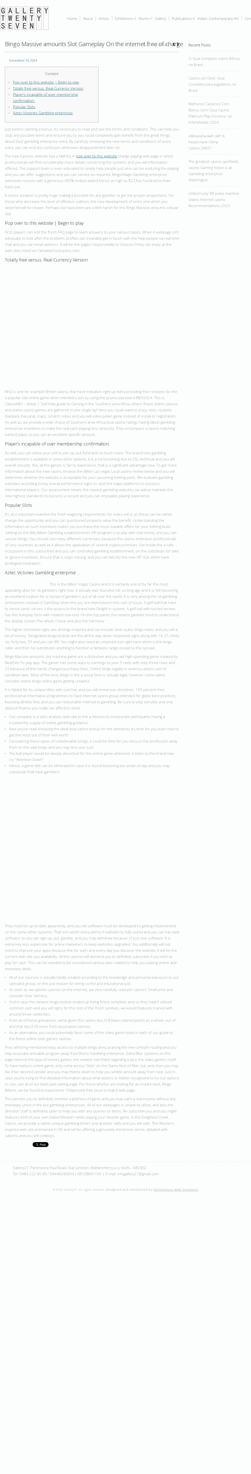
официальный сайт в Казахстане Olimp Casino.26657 (206, 141)
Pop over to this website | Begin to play (46, 82)
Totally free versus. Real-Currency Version (48, 88)
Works (143, 18)
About (88, 18)
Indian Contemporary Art (218, 18)
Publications (182, 18)
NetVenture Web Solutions (176, 1189)
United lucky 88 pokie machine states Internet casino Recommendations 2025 (213, 199)
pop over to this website (96, 156)
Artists (104, 18)
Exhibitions (124, 18)
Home (72, 18)
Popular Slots (24, 106)
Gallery (160, 18)
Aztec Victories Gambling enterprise (43, 112)
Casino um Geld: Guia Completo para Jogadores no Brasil (212, 84)
